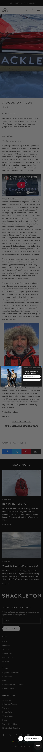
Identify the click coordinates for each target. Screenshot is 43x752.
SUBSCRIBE (32, 379)
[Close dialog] (41, 367)
